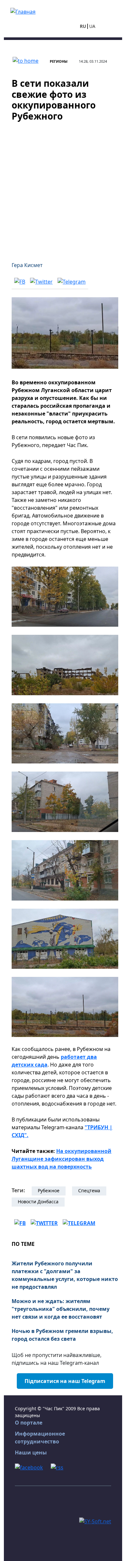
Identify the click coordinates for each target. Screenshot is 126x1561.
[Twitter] (41, 281)
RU (83, 26)
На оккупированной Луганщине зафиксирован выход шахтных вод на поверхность (61, 1158)
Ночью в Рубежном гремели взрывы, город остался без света (62, 1334)
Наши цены (31, 1452)
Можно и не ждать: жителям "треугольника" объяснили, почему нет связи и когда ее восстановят (61, 1309)
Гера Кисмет (27, 265)
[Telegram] (72, 281)
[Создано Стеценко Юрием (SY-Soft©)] (95, 1521)
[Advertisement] (63, 187)
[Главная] (23, 11)
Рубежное (48, 1190)
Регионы (59, 61)
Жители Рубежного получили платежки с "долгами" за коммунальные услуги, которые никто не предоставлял (65, 1275)
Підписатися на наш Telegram (65, 1381)
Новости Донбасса (38, 1201)
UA (92, 26)
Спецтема (89, 1190)
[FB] (19, 281)
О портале (28, 1422)
